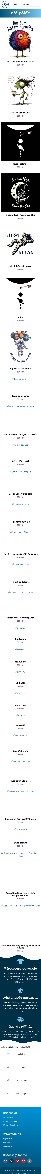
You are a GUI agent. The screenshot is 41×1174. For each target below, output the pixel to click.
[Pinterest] (17, 1160)
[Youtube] (23, 1160)
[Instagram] (11, 1160)
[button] (15, 4)
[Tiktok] (29, 1160)
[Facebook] (5, 1160)
